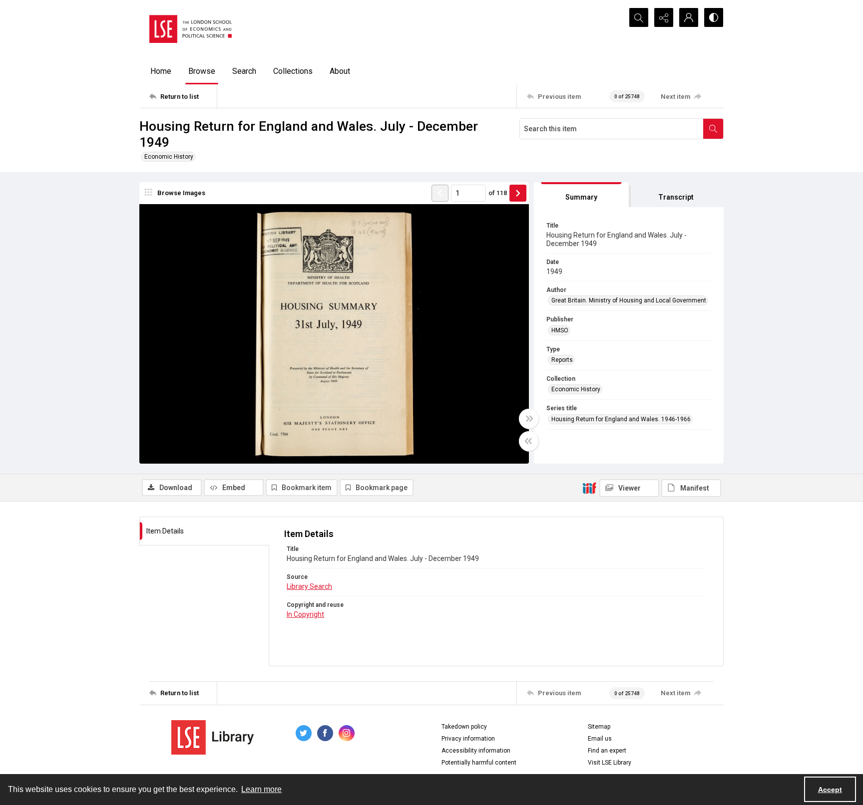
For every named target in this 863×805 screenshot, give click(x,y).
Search (244, 71)
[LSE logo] (190, 29)
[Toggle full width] (529, 419)
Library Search (309, 586)
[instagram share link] (347, 733)
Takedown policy (464, 726)
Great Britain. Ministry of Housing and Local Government (628, 300)
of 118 (497, 193)
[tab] (581, 195)
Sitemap (599, 726)
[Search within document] (713, 129)
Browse (201, 71)
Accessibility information (475, 750)
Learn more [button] (261, 789)
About (340, 71)
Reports (562, 359)
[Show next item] (517, 193)
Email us (600, 738)
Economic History (168, 156)
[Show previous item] (440, 193)
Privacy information (468, 738)
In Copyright (305, 614)
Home (160, 71)
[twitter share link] (304, 733)
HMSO (559, 330)
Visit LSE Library (609, 762)
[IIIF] (589, 487)
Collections (293, 71)
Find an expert (607, 750)
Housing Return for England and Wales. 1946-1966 (621, 419)
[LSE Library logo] (212, 737)
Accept (830, 790)
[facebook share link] (325, 733)
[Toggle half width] (529, 441)
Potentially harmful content (478, 762)
